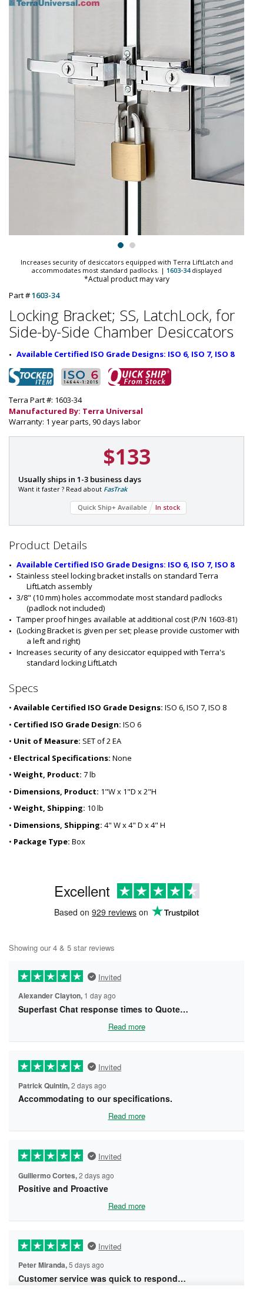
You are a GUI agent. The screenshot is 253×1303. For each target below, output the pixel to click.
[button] (120, 244)
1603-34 (178, 270)
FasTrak (115, 489)
